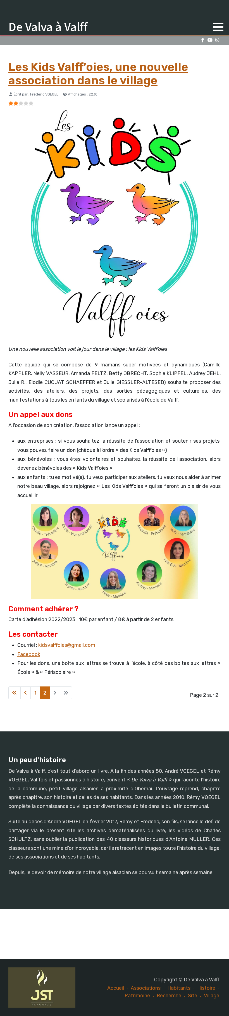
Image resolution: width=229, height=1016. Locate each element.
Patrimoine (137, 996)
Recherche (169, 996)
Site (192, 996)
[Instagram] (217, 40)
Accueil (115, 988)
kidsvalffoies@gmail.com (66, 645)
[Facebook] (202, 40)
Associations (146, 988)
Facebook (28, 654)
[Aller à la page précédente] (25, 692)
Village (211, 996)
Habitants (178, 988)
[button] (218, 26)
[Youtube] (209, 40)
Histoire (206, 988)
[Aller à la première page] (14, 692)
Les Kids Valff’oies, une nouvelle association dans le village (98, 73)
